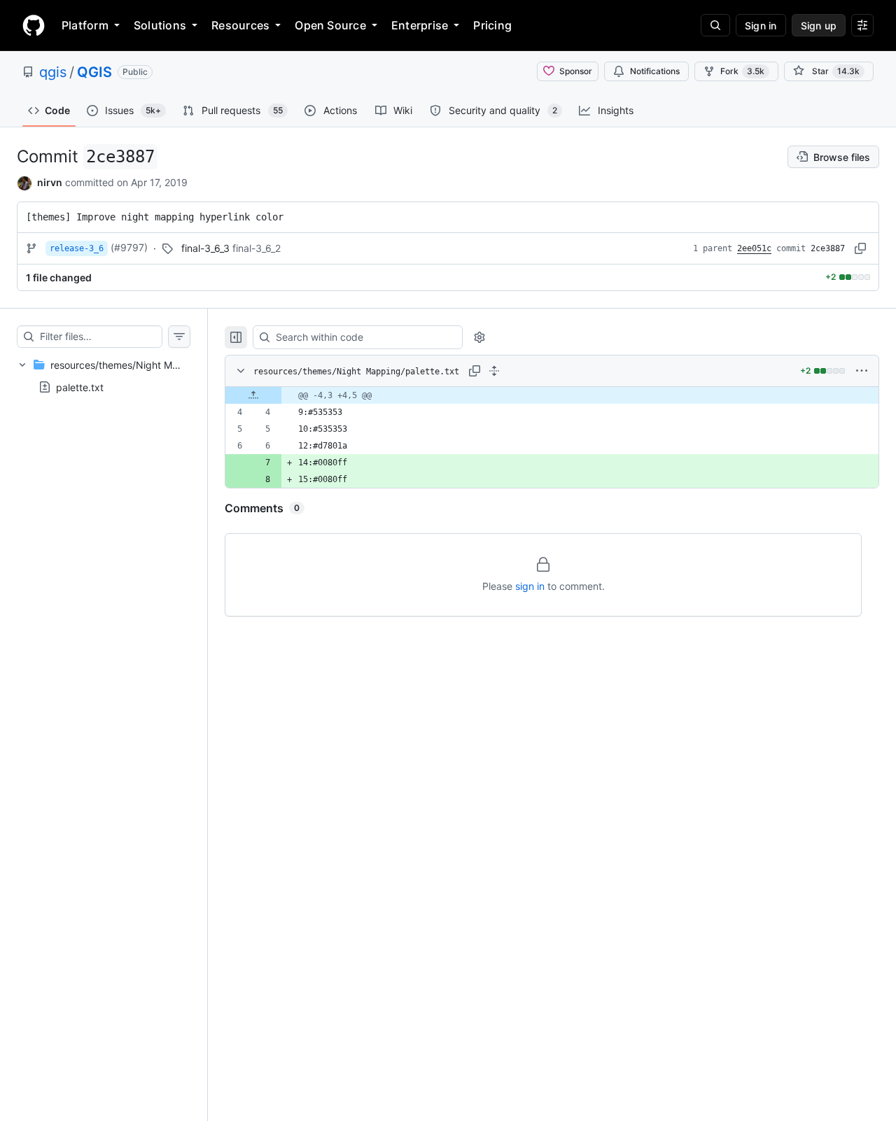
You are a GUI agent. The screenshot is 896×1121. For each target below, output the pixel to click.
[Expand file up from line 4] (253, 395)
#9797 (129, 247)
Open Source (330, 25)
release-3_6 (77, 248)
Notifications (655, 71)
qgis (52, 72)
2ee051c (754, 248)
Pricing (492, 25)
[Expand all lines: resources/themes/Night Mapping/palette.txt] (494, 371)
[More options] (861, 371)
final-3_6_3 (205, 248)
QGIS (94, 72)
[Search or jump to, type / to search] (715, 25)
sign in (530, 586)
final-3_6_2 (256, 248)
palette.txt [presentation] (80, 387)
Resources (240, 25)
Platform (85, 25)
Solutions (160, 25)
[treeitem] (103, 375)
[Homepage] (33, 25)
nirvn (49, 182)
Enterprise (419, 25)
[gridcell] (551, 395)
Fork (742, 71)
